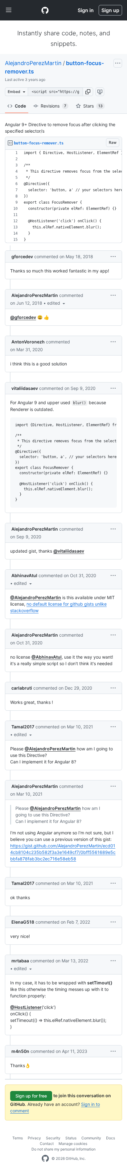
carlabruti (21, 688)
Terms (17, 1138)
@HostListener (26, 1007)
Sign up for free (31, 1095)
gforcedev (22, 256)
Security (53, 1138)
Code (20, 105)
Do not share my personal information (63, 1149)
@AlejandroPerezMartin (35, 597)
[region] (63, 196)
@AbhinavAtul (46, 657)
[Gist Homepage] (45, 10)
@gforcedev (23, 317)
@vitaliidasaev (68, 551)
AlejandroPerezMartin (33, 63)
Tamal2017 (22, 726)
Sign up (110, 10)
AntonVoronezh (28, 341)
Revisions (53, 105)
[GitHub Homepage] (45, 1159)
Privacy (34, 1138)
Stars (93, 105)
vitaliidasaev (24, 388)
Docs (110, 1138)
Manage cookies (73, 1143)
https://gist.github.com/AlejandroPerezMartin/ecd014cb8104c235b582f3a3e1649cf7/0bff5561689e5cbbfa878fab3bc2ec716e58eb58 (63, 852)
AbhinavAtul (24, 575)
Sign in (86, 10)
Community (91, 1138)
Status (70, 1138)
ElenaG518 (22, 922)
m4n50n (20, 1051)
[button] (88, 91)
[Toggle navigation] (8, 10)
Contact (47, 1143)
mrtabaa (20, 960)
